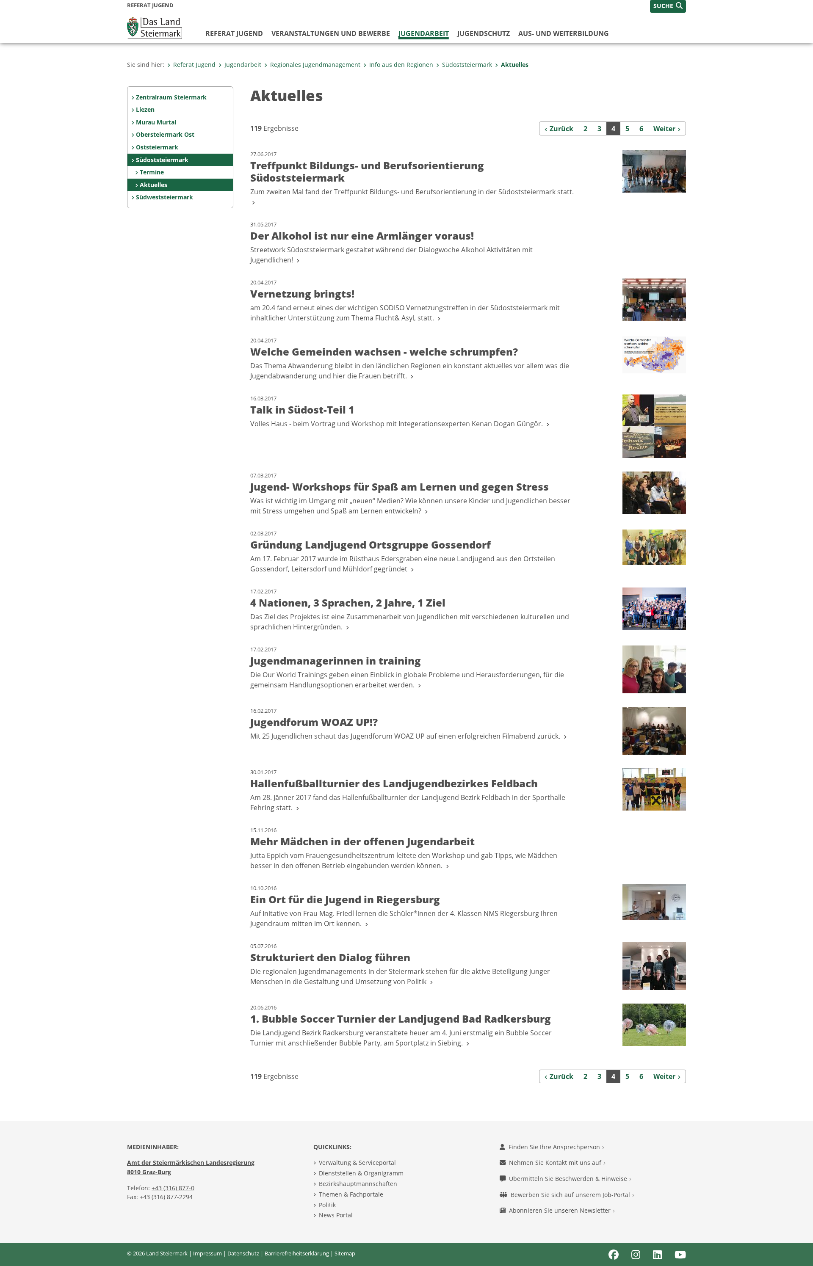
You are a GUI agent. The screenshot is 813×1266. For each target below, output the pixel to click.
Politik (327, 1205)
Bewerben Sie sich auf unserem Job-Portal (571, 1195)
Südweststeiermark (164, 197)
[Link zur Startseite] (154, 27)
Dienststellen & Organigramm (361, 1173)
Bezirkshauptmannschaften (358, 1184)
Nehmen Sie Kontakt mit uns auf (556, 1162)
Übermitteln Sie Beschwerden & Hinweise (569, 1179)
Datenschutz (243, 1253)
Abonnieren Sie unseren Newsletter (560, 1210)
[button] (668, 6)
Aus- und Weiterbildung (563, 33)
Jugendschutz (483, 33)
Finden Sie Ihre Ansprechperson (555, 1147)
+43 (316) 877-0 (173, 1188)
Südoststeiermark (467, 65)
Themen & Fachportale (351, 1194)
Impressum (207, 1253)
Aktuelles (514, 65)
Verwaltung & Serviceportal (357, 1162)
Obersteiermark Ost (165, 134)
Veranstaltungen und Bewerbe (330, 33)
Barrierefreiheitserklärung (297, 1253)
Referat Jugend (234, 33)
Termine (152, 172)
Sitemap (345, 1253)
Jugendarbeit (423, 33)
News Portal (336, 1215)
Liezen (145, 109)
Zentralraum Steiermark (171, 97)
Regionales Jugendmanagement (315, 65)
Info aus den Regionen (401, 65)
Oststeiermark (157, 147)
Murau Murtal (156, 122)
